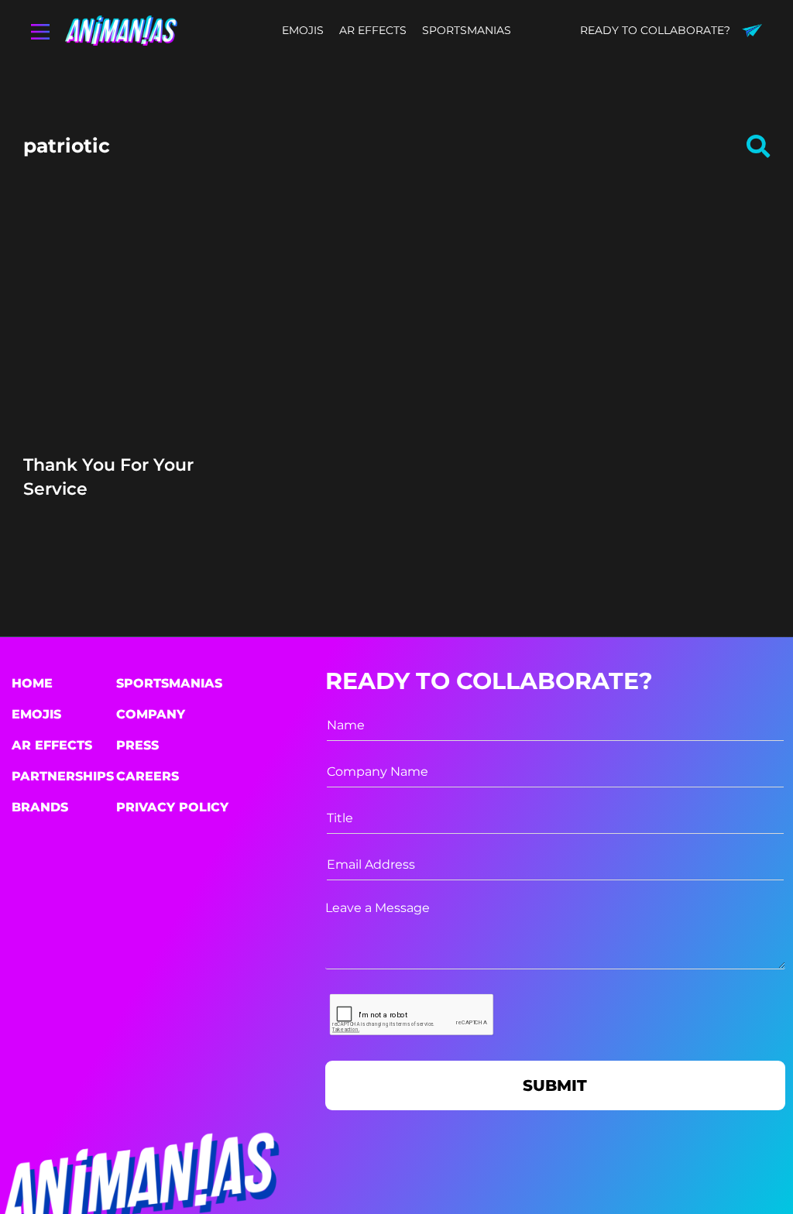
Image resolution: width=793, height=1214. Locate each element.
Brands (40, 807)
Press (137, 745)
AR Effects (52, 745)
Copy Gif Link (141, 370)
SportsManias (169, 683)
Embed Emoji (135, 399)
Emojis (36, 714)
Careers (147, 776)
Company (150, 714)
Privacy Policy (172, 807)
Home (32, 683)
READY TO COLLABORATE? (655, 30)
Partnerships (63, 776)
